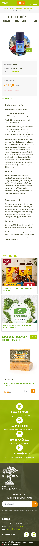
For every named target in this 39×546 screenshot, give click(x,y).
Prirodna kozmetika (16, 8)
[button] (21, 3)
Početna (5, 8)
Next (35, 337)
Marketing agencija (9, 544)
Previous (32, 337)
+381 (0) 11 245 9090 (16, 526)
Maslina (5, 3)
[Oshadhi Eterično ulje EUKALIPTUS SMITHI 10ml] (19, 43)
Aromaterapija (28, 8)
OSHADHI (15, 72)
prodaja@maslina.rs (13, 529)
